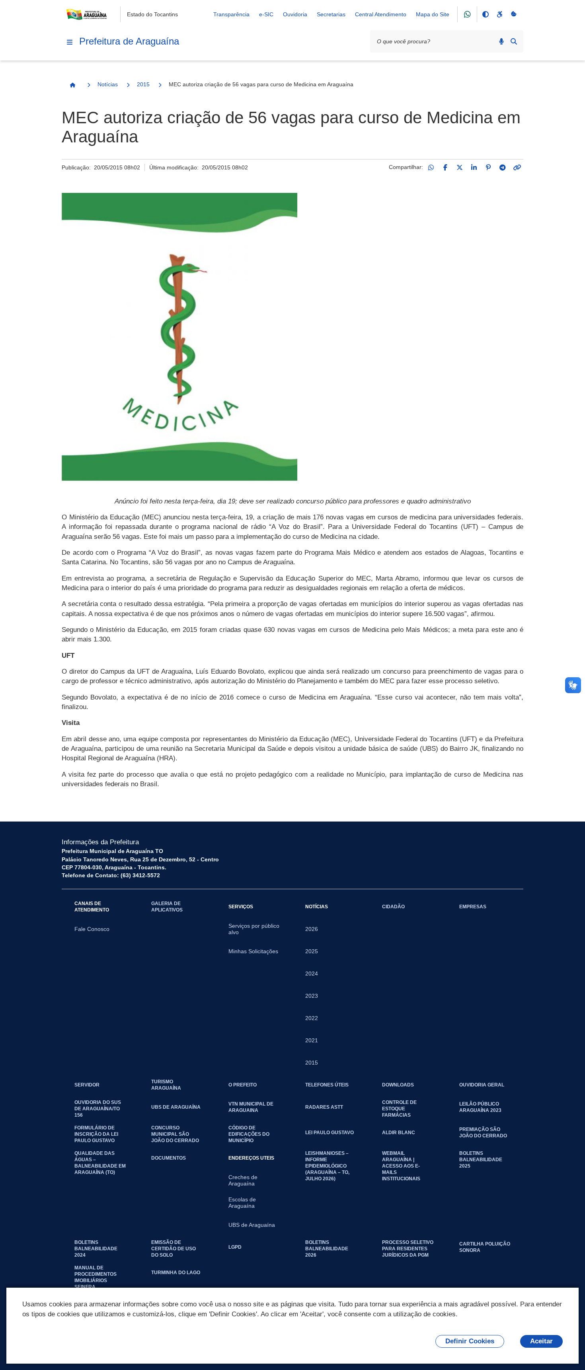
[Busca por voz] (501, 41)
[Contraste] (485, 14)
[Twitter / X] (459, 167)
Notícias (108, 84)
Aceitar (541, 1341)
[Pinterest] (488, 167)
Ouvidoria (295, 14)
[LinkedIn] (474, 167)
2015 (143, 84)
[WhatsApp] (431, 167)
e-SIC (266, 14)
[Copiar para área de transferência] (517, 167)
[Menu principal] (70, 42)
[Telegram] (502, 167)
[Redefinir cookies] (513, 14)
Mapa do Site (432, 14)
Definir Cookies (469, 1341)
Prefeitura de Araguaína (129, 41)
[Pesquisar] (513, 41)
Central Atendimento (380, 14)
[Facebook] (445, 167)
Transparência (231, 14)
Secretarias (331, 14)
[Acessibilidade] (499, 14)
